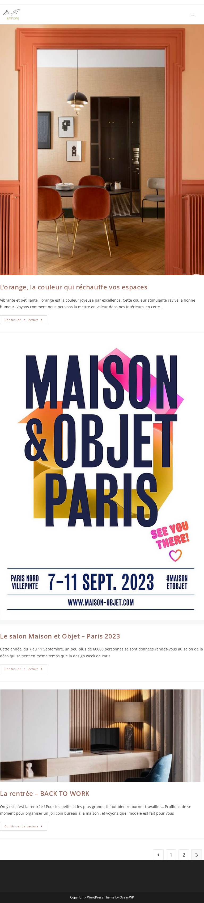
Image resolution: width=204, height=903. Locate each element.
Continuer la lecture (26, 318)
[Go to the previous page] (158, 854)
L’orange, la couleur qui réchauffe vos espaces (74, 287)
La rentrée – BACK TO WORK (45, 793)
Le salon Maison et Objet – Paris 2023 (60, 636)
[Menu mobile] (192, 14)
